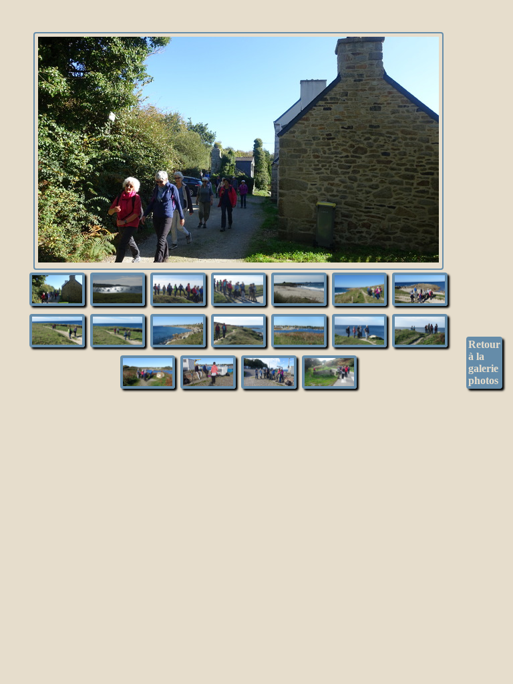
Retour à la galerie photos (484, 362)
